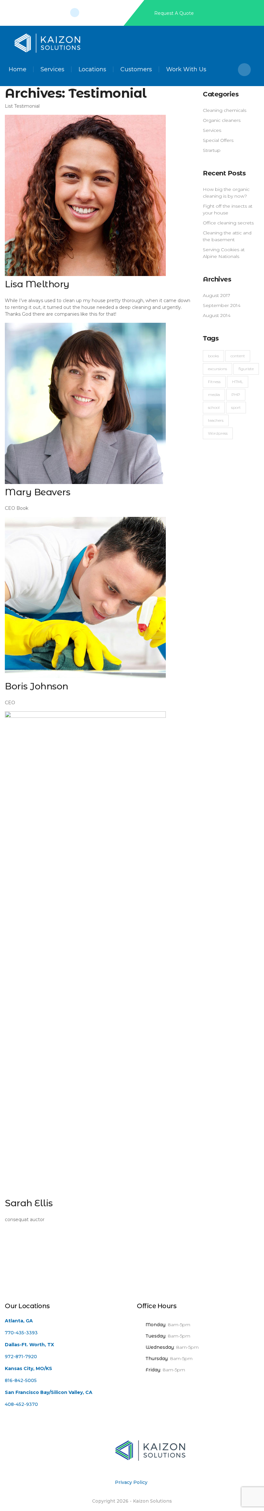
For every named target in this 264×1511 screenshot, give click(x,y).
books (213, 355)
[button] (244, 69)
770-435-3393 (21, 1333)
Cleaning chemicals (224, 110)
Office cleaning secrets (228, 223)
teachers (215, 420)
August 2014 (217, 315)
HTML (237, 381)
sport (236, 407)
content (238, 355)
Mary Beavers (37, 492)
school (214, 407)
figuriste (246, 368)
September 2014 (221, 305)
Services (52, 69)
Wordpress (218, 433)
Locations (92, 69)
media (214, 394)
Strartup (212, 150)
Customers (136, 69)
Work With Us (186, 69)
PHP (235, 394)
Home (17, 69)
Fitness (214, 381)
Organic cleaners (221, 120)
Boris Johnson (36, 686)
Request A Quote (174, 13)
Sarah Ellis (29, 1203)
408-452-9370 (21, 1404)
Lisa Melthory (37, 284)
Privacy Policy (131, 1482)
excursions (217, 368)
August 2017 (216, 295)
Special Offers (218, 140)
